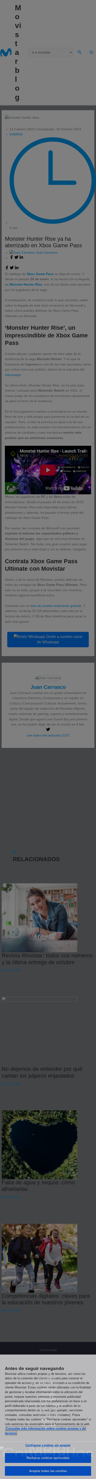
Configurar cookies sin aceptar (48, 1445)
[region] (48, 1417)
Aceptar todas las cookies (48, 1471)
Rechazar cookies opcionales (48, 1458)
